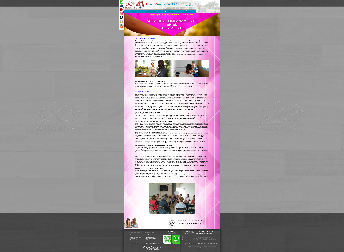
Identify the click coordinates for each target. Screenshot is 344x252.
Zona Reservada (201, 243)
